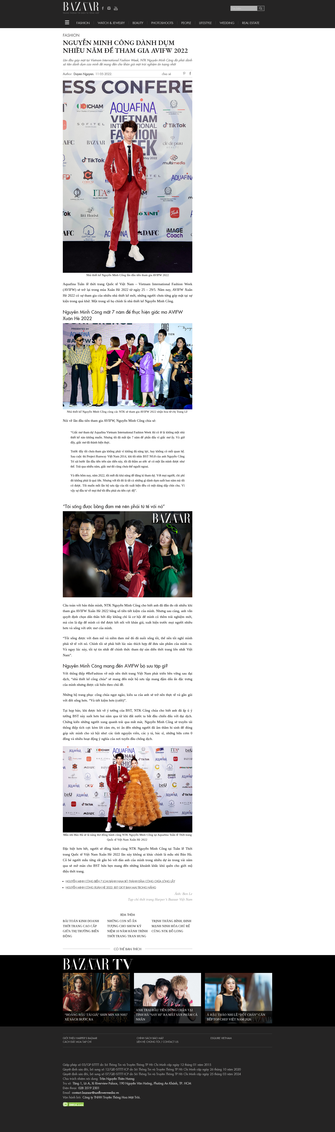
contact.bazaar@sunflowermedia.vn (95, 1092)
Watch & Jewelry (111, 22)
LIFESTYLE (205, 22)
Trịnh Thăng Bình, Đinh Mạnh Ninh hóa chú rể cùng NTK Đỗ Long (171, 926)
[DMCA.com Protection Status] (73, 1104)
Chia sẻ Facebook (190, 74)
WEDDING (227, 22)
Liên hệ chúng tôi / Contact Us (157, 1041)
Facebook (103, 8)
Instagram (109, 8)
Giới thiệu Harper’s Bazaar (80, 1038)
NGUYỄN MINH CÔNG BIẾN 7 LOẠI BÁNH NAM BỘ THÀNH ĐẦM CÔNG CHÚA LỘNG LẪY (120, 881)
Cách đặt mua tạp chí (77, 1041)
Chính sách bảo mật (150, 1038)
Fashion (83, 22)
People (186, 22)
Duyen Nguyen (83, 74)
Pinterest (185, 73)
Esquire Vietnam (221, 1038)
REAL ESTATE (250, 22)
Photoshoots (162, 22)
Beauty (138, 22)
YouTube (116, 8)
